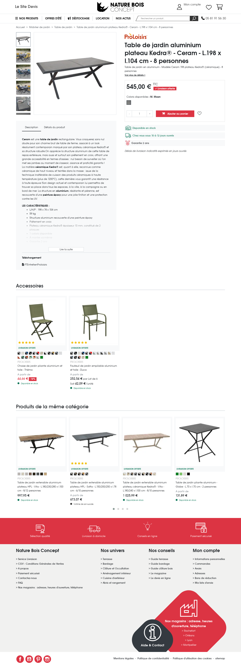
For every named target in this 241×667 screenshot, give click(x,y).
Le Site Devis (26, 6)
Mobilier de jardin (40, 27)
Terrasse (107, 559)
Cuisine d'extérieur (113, 578)
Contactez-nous (27, 578)
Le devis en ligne (161, 578)
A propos (23, 568)
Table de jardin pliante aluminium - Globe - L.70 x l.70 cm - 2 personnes (196, 484)
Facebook (20, 659)
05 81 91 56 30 (215, 18)
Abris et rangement (114, 582)
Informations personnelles (210, 559)
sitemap (220, 658)
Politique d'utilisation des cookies (192, 658)
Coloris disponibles (144, 96)
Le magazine (158, 573)
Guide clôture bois (162, 568)
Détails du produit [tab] (54, 127)
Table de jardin (63, 27)
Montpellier (189, 644)
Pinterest (38, 659)
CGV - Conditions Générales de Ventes (41, 563)
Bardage (108, 563)
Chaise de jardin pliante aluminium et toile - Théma (40, 367)
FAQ (20, 582)
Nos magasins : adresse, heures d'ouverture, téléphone (50, 587)
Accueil (21, 27)
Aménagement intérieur (117, 573)
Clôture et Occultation (116, 568)
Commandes (202, 563)
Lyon (189, 640)
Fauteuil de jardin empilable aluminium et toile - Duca (93, 367)
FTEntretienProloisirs (35, 264)
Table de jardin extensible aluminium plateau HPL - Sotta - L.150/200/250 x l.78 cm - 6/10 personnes (93, 486)
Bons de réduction (205, 578)
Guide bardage (160, 563)
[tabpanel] (66, 202)
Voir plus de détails (134, 75)
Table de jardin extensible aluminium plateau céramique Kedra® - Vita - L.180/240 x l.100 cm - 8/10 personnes (145, 486)
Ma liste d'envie (204, 582)
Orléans (189, 635)
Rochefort (189, 630)
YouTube (29, 659)
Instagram (47, 659)
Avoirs (198, 568)
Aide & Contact (152, 645)
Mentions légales (124, 658)
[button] (113, 509)
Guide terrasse (159, 559)
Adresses (200, 573)
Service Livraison (27, 559)
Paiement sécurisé (29, 573)
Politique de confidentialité (153, 658)
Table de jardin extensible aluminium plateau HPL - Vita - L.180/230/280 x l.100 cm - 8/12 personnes (40, 486)
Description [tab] (31, 127)
